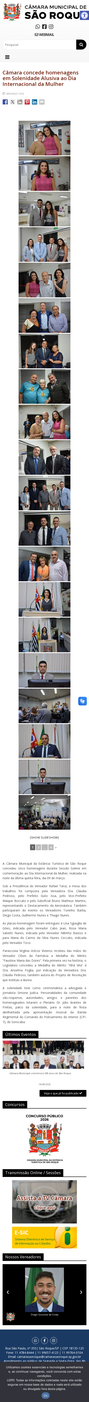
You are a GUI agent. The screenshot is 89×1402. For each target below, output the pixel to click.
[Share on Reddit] (19, 102)
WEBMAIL (46, 34)
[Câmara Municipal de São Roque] (44, 4)
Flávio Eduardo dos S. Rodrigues (44, 1314)
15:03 (14, 93)
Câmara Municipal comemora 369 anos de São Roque (40, 1073)
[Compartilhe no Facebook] (5, 102)
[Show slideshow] (44, 837)
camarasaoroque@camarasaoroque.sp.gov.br (49, 1357)
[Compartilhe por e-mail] (41, 102)
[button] (84, 15)
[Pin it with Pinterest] (27, 102)
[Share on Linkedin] (34, 102)
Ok (46, 1395)
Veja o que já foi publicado (61, 1093)
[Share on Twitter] (12, 102)
